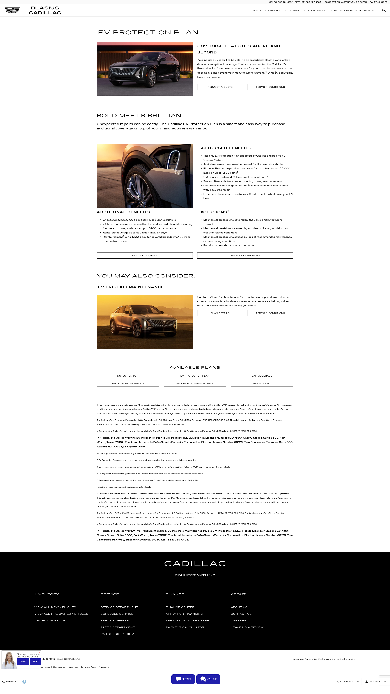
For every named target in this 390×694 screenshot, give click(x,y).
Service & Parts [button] (313, 10)
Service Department (119, 607)
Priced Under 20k (50, 621)
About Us (239, 607)
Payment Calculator (185, 627)
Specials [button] (333, 10)
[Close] (39, 652)
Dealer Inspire (347, 659)
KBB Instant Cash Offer (187, 621)
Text (36, 661)
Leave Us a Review (247, 627)
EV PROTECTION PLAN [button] (195, 376)
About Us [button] (365, 10)
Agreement (135, 487)
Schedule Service (117, 614)
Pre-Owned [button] (270, 10)
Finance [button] (349, 10)
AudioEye (104, 667)
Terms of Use (88, 667)
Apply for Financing (184, 614)
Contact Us (241, 614)
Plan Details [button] (220, 313)
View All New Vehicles (55, 607)
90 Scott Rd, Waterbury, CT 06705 (346, 2)
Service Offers (115, 621)
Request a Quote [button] (220, 87)
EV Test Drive (291, 10)
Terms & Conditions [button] (270, 87)
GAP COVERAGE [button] (262, 376)
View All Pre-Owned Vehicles (61, 614)
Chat (23, 661)
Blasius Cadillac (68, 659)
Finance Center (180, 607)
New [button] (256, 10)
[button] (384, 10)
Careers (238, 621)
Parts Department (118, 627)
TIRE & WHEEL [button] (262, 383)
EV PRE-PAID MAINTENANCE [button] (194, 383)
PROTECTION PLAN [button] (127, 376)
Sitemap (73, 667)
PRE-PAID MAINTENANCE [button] (128, 383)
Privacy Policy (42, 667)
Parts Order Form (117, 634)
